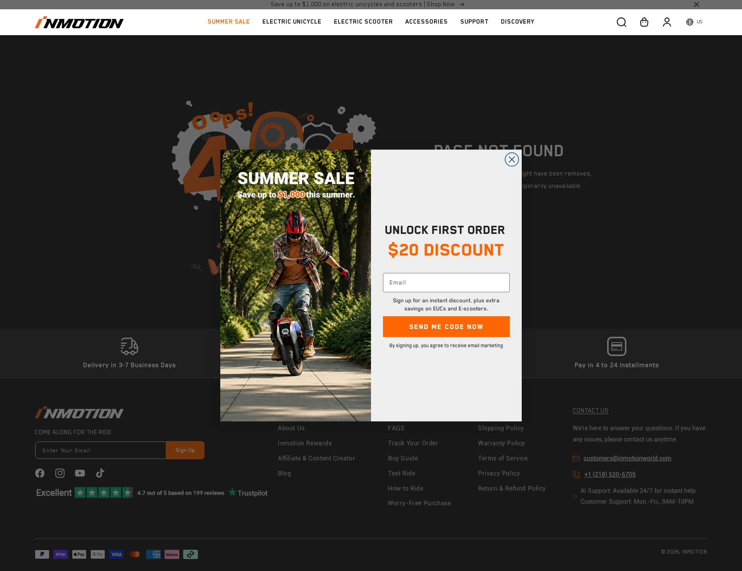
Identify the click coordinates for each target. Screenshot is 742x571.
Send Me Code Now (446, 327)
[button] (292, 21)
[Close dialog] (512, 159)
